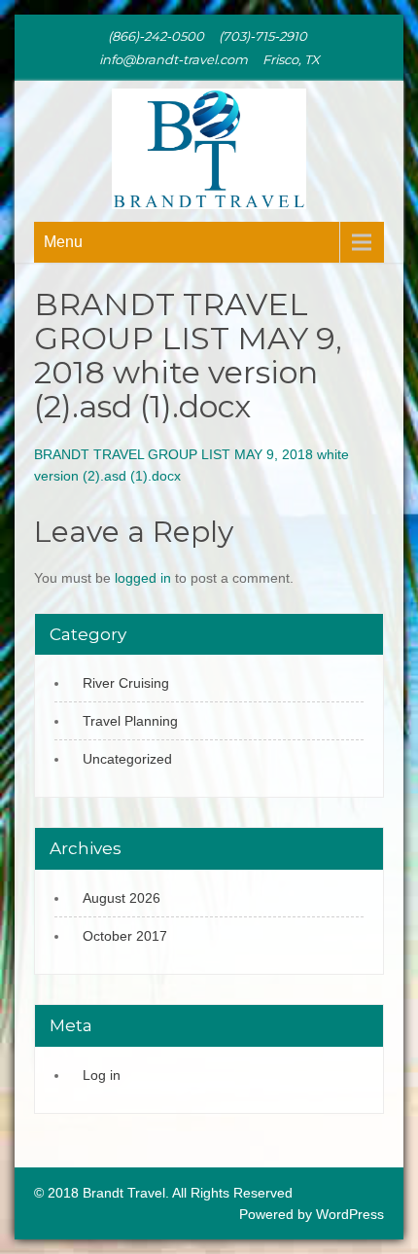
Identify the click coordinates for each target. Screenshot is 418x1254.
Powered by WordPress (311, 1214)
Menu (63, 241)
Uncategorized (127, 759)
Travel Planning (130, 721)
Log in (102, 1075)
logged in (143, 578)
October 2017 (125, 936)
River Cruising (126, 683)
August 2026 (121, 898)
